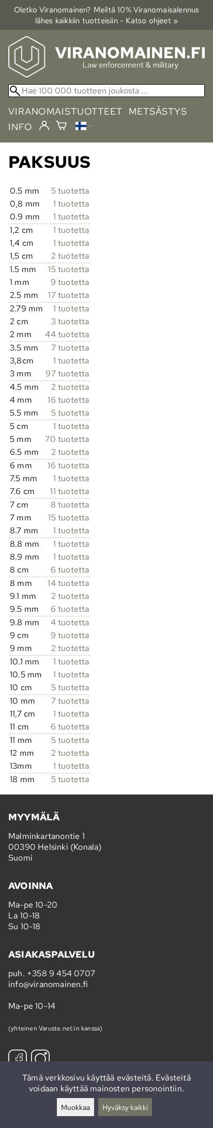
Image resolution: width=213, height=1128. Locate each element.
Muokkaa (75, 1107)
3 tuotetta (70, 321)
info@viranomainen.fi (48, 984)
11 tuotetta (69, 491)
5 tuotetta (70, 190)
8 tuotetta (70, 504)
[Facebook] (17, 1060)
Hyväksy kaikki (125, 1107)
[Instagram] (40, 1060)
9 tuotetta (70, 282)
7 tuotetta (70, 347)
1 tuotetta (71, 203)
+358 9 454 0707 (61, 973)
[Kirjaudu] (44, 126)
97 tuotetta (67, 373)
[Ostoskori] (61, 127)
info (20, 127)
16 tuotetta (68, 399)
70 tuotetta (67, 439)
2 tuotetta (70, 255)
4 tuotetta (70, 622)
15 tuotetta (68, 269)
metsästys (158, 111)
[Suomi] (83, 127)
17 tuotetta (68, 295)
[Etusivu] (106, 74)
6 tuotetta (70, 569)
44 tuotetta (67, 334)
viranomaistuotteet (65, 111)
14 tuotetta (68, 583)
